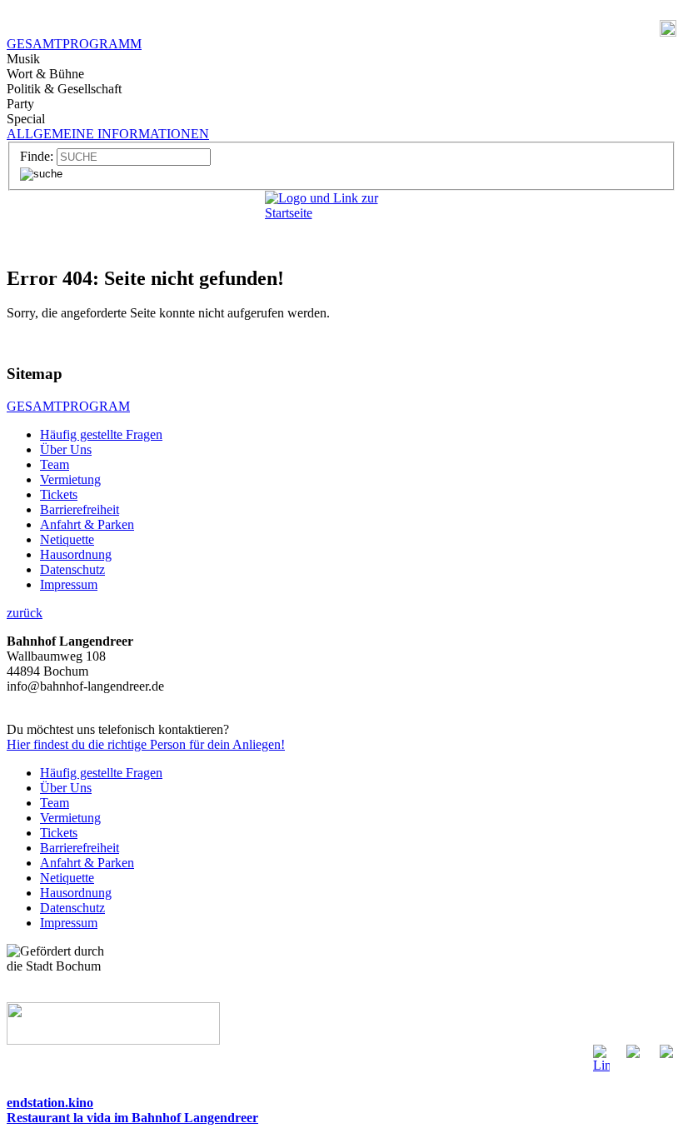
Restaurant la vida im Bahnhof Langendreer (132, 1118)
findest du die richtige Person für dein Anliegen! (146, 744)
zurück (24, 613)
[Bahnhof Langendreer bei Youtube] (668, 1052)
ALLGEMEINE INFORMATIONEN (108, 134)
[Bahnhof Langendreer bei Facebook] (601, 1061)
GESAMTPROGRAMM (74, 44)
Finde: (36, 156)
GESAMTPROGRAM (68, 406)
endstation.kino (50, 1103)
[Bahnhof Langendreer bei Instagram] (634, 1052)
